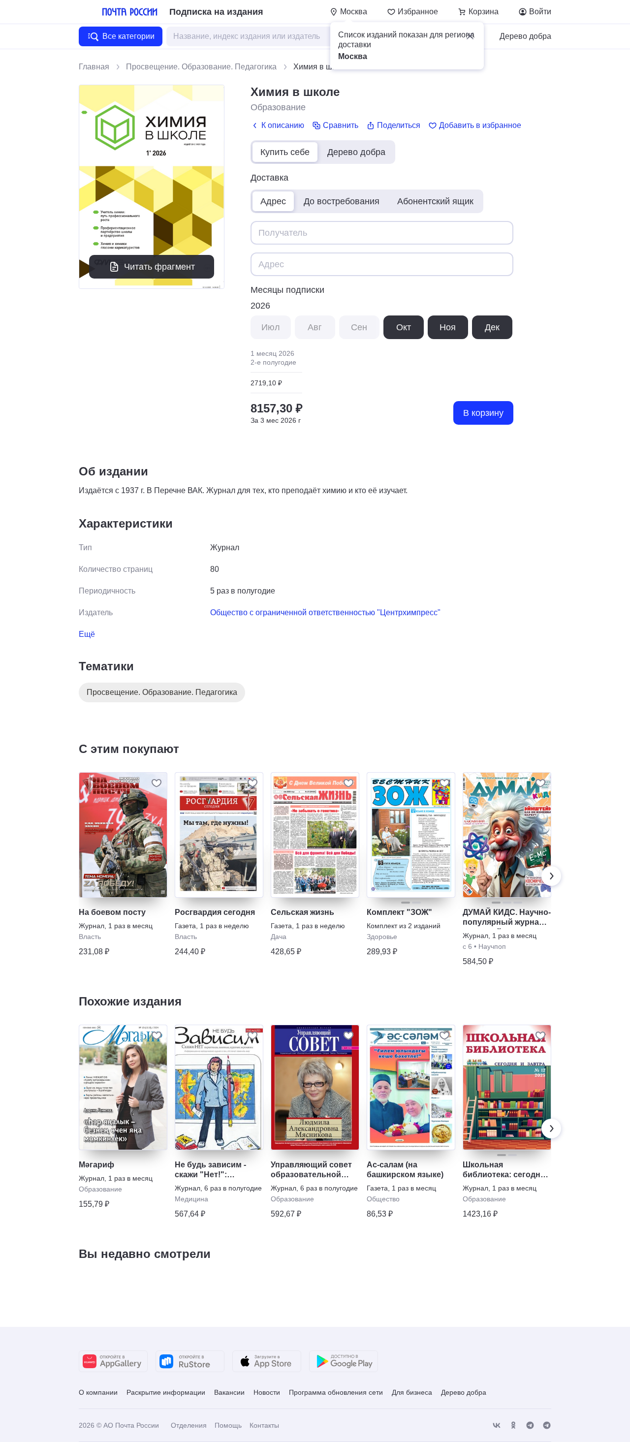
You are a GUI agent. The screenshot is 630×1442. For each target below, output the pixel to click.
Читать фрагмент (159, 267)
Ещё (87, 634)
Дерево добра (525, 36)
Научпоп (492, 946)
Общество (383, 1199)
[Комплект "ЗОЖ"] (411, 835)
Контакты (264, 1425)
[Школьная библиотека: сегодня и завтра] (507, 1087)
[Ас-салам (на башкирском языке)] (411, 1087)
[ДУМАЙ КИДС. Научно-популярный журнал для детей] (507, 835)
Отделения (189, 1425)
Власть (90, 936)
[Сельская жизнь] (315, 835)
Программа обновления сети (336, 1392)
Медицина (191, 1199)
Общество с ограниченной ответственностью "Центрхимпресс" (325, 612)
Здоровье (382, 936)
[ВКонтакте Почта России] (496, 1425)
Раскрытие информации (165, 1392)
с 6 (467, 946)
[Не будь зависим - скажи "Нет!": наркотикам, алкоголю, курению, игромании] (219, 1087)
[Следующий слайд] (551, 876)
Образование (278, 107)
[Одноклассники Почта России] (513, 1425)
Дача (278, 936)
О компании (98, 1392)
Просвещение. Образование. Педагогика (201, 67)
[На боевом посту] (123, 835)
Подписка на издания (216, 12)
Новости (266, 1392)
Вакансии (229, 1392)
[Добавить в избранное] (156, 783)
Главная (94, 67)
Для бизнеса (412, 1392)
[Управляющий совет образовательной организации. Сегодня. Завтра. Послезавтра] (315, 1087)
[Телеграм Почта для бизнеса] (546, 1425)
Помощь (228, 1425)
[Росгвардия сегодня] (219, 835)
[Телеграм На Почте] (530, 1425)
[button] (470, 36)
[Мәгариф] (123, 1087)
